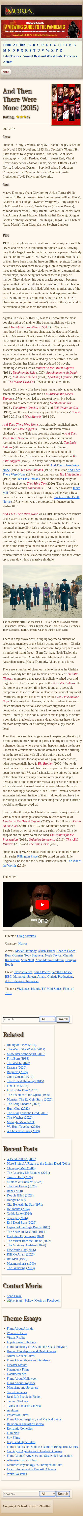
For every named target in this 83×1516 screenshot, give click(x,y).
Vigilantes (23, 988)
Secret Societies (17, 1392)
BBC (8, 976)
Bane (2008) (15, 1191)
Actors (7, 61)
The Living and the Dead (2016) (27, 1113)
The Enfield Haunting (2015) (25, 1081)
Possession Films (17, 1415)
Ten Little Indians (28, 479)
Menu (6, 71)
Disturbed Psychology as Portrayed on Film (34, 1465)
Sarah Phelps (42, 972)
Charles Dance (65, 951)
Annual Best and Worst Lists (42, 56)
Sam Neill (27, 960)
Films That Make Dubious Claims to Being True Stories (42, 1446)
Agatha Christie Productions (55, 976)
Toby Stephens (33, 955)
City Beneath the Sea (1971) (25, 1204)
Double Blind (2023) (20, 1195)
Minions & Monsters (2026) (24, 1182)
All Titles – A (22, 44)
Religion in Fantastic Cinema (25, 1424)
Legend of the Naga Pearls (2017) (28, 1227)
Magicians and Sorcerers (22, 1387)
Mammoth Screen (24, 976)
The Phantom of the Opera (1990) (28, 1094)
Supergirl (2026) (17, 1218)
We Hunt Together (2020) (23, 1126)
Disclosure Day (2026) (21, 1250)
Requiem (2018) (17, 1072)
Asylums (12, 1410)
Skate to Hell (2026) (20, 1177)
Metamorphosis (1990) (21, 1263)
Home (7, 44)
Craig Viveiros (26, 936)
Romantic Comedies (20, 1428)
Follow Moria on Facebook (41, 1300)
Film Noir (13, 1433)
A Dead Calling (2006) (21, 1159)
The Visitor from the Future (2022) (29, 1241)
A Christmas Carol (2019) (23, 1131)
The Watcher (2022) (19, 1117)
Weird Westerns (17, 1474)
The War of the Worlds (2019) (26, 1049)
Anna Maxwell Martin (49, 960)
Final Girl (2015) (17, 1086)
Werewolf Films (17, 1333)
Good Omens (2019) (20, 1076)
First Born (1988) (18, 1058)
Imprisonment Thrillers (21, 1342)
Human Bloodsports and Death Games (31, 1351)
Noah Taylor (53, 955)
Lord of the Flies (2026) (22, 1090)
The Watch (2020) (18, 1063)
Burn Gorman (14, 955)
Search (63, 1019)
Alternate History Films (22, 1460)
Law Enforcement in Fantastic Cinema (31, 1469)
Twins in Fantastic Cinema (24, 1405)
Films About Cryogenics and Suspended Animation (39, 1455)
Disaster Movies (17, 1365)
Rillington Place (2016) (21, 1045)
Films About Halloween (22, 1378)
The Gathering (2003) (21, 1268)
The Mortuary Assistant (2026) (26, 1245)
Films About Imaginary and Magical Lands (34, 1419)
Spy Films (13, 1437)
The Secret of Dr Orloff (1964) (26, 1231)
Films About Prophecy (21, 1383)
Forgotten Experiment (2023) (25, 1236)
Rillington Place (27, 856)
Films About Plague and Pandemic (29, 1360)
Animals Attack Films (20, 1356)
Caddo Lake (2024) (19, 1213)
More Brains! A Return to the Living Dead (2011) (38, 1163)
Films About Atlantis (20, 1328)
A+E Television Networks (21, 981)
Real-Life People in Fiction (24, 1396)
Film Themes (12, 56)
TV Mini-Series (51, 988)
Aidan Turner (46, 951)
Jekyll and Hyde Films (21, 1442)
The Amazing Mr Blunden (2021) (28, 1172)
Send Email (14, 1296)
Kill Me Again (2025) (20, 1254)
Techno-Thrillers (17, 1401)
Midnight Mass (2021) (21, 1122)
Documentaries (16, 1374)
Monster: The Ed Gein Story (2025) (29, 1099)
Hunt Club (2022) (18, 1108)
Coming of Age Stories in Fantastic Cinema (34, 1451)
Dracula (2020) (16, 1067)
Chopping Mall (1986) (21, 1168)
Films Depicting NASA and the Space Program (37, 1346)
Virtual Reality (16, 1337)
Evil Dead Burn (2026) (21, 1222)
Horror (22, 943)
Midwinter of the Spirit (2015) (26, 1054)
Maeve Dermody (25, 951)
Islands (35, 988)
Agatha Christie (62, 972)
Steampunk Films (18, 1369)
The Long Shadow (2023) (23, 1104)
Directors (70, 56)
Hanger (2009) (16, 1200)
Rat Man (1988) (17, 1259)
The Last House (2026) (21, 1186)
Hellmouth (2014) (18, 1209)
